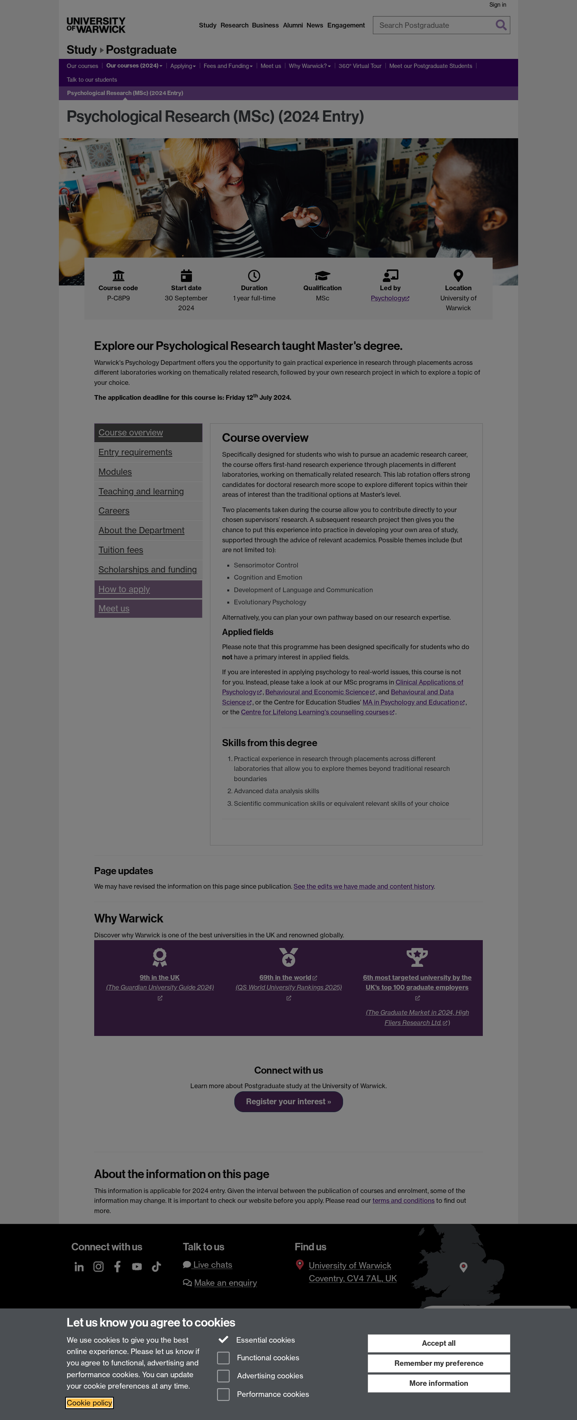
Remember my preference (439, 1363)
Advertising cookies (269, 1376)
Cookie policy (89, 1402)
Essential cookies (264, 1340)
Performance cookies (272, 1394)
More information (438, 1383)
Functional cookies (267, 1357)
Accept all (439, 1343)
